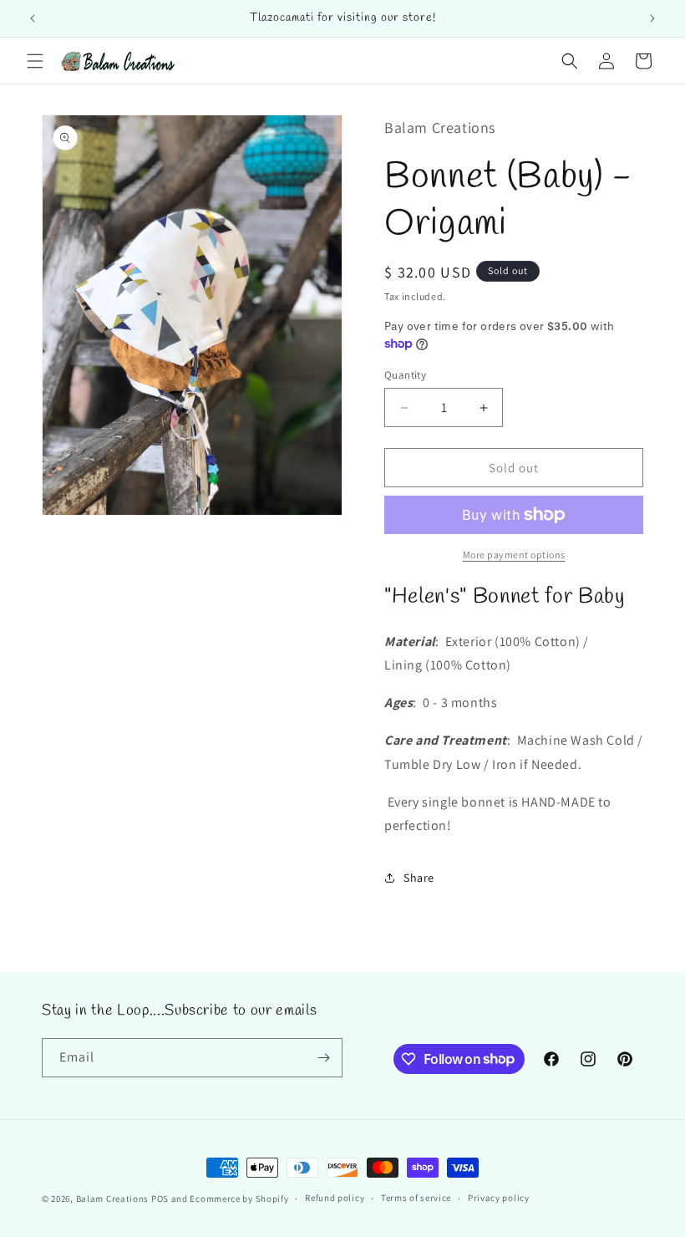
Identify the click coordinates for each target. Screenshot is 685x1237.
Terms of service (416, 1198)
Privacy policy (499, 1198)
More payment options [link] (514, 554)
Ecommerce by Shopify (239, 1198)
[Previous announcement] (32, 18)
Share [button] (418, 877)
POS (160, 1198)
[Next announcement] (652, 18)
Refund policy (334, 1198)
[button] (35, 61)
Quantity (405, 375)
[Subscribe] (323, 1057)
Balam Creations (113, 1198)
